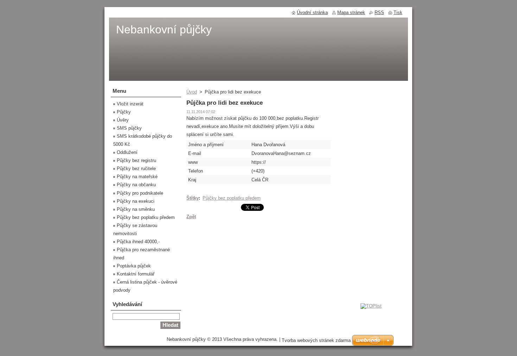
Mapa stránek (351, 12)
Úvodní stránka (312, 12)
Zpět (191, 216)
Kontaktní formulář (135, 274)
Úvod (191, 92)
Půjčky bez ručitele (136, 168)
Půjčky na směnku (136, 209)
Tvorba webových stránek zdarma (316, 340)
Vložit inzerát (130, 103)
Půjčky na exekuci (135, 201)
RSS (379, 12)
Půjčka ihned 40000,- (138, 241)
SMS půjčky (129, 128)
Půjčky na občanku (136, 184)
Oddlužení (127, 152)
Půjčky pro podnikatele (140, 193)
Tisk (398, 12)
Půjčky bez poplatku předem (232, 198)
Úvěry (123, 120)
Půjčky (124, 112)
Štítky (192, 198)
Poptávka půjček (134, 265)
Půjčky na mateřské (137, 176)
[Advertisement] (258, 277)
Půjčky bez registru (136, 160)
